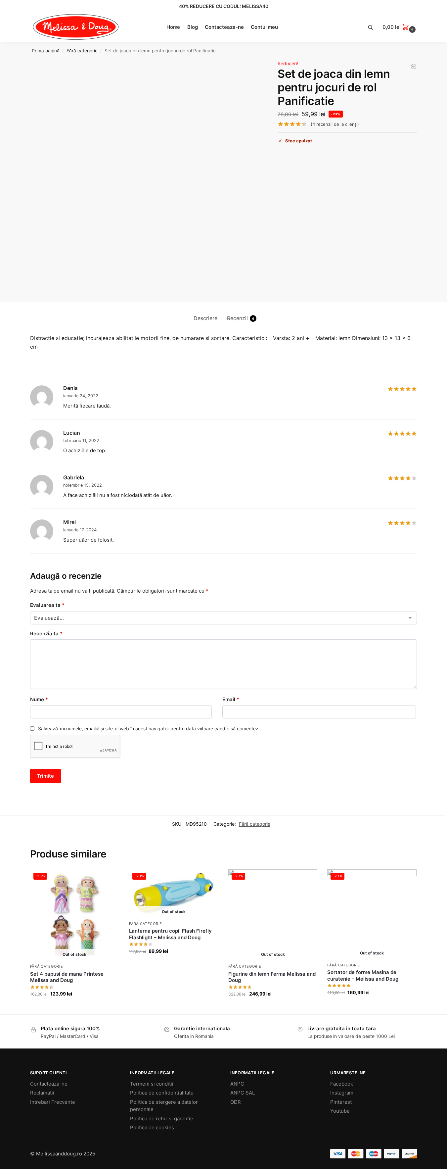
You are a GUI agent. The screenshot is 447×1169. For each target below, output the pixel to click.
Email (230, 699)
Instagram (341, 1093)
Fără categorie (82, 50)
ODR (235, 1102)
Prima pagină (46, 50)
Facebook (341, 1084)
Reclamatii (42, 1093)
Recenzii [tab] (240, 318)
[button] (399, 27)
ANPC (237, 1084)
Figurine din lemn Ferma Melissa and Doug (272, 977)
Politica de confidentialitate (162, 1093)
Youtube (340, 1111)
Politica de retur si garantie (161, 1118)
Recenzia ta (46, 633)
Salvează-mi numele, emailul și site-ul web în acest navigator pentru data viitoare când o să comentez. (149, 728)
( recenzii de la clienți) (335, 124)
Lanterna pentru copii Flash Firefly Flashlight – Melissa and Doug (170, 934)
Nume (39, 699)
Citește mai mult (74, 1007)
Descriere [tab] (205, 318)
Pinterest (341, 1102)
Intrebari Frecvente (52, 1102)
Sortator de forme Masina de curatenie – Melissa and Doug (362, 975)
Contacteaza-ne (48, 1084)
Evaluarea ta (47, 605)
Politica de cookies (152, 1127)
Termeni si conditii (151, 1084)
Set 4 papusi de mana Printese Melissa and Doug (67, 977)
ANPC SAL (242, 1093)
